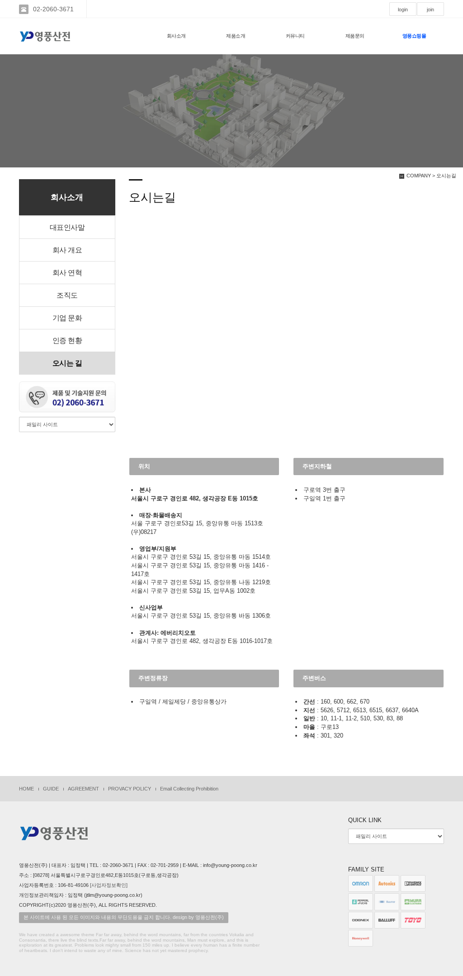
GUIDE (51, 788)
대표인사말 (67, 227)
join (430, 9)
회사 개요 (67, 250)
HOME (26, 788)
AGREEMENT (83, 788)
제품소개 (235, 35)
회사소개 (176, 35)
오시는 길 (67, 363)
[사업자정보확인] (109, 885)
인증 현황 (67, 340)
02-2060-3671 (53, 9)
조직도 (67, 295)
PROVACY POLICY (129, 788)
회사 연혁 (67, 272)
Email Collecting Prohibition (189, 788)
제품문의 (354, 35)
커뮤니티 (295, 35)
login (403, 9)
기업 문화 (67, 318)
